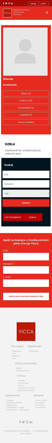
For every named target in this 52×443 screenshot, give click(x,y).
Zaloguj (33, 3)
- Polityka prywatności (26, 390)
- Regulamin (16, 351)
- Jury (13, 358)
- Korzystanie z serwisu (26, 388)
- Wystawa (15, 356)
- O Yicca (20, 385)
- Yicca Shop (39, 405)
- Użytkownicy (10, 405)
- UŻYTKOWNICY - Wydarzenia (17, 410)
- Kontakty (21, 381)
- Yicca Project (40, 407)
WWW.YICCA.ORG (20, 431)
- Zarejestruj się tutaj (13, 402)
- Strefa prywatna (22, 370)
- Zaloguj (9, 400)
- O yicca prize (23, 383)
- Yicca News (39, 402)
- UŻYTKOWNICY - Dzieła (14, 407)
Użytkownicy (13, 217)
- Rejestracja (33, 351)
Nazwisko (8, 263)
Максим (8, 79)
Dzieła (32, 217)
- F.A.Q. (14, 353)
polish (43, 3)
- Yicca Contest (40, 400)
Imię (6, 250)
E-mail (7, 277)
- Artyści (18, 368)
